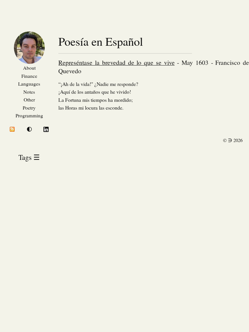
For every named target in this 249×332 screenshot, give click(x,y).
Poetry (29, 107)
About (29, 68)
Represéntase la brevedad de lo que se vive (116, 62)
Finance (29, 76)
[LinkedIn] (46, 130)
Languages (29, 83)
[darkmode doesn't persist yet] (29, 129)
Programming (29, 115)
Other (29, 99)
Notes (29, 92)
